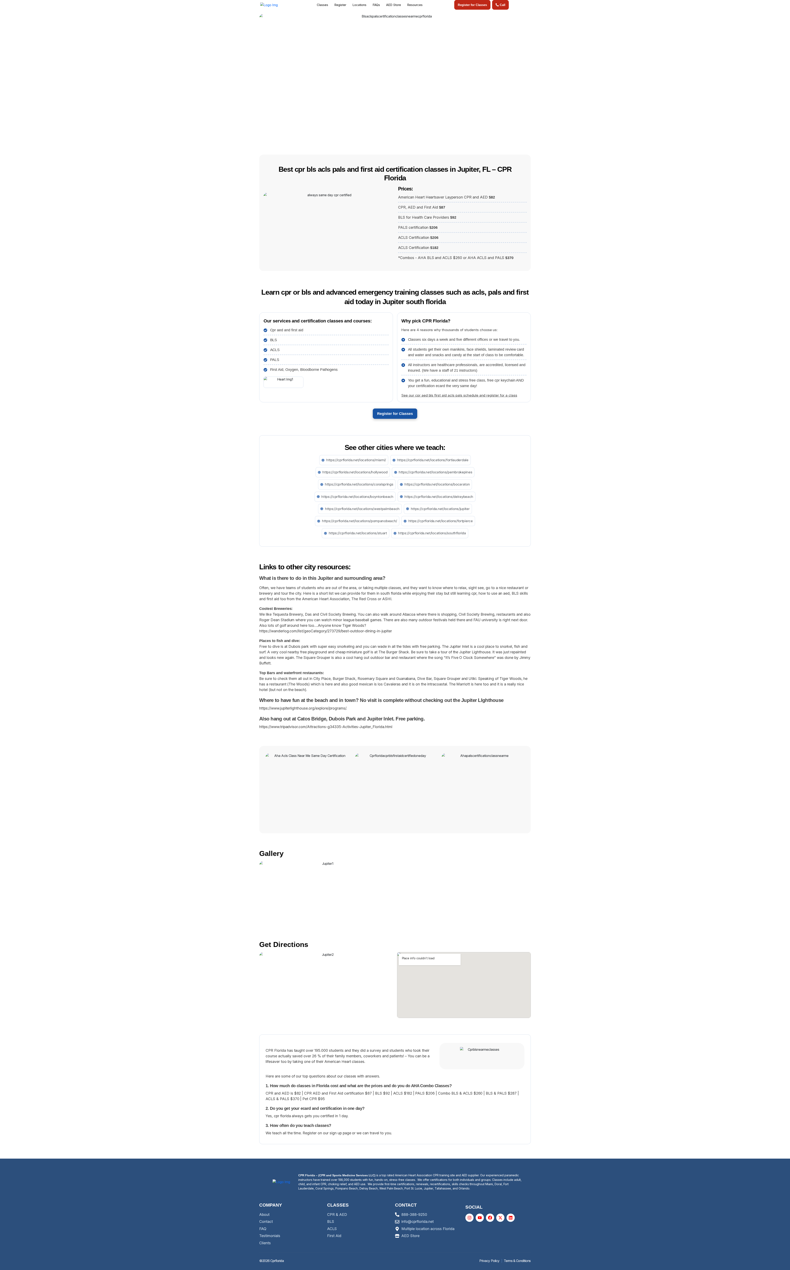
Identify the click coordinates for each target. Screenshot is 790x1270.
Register (340, 5)
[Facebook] (490, 1218)
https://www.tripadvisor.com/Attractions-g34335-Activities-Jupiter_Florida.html (325, 727)
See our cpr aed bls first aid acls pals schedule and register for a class (459, 395)
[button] (323, 4)
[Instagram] (469, 1218)
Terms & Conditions (517, 1261)
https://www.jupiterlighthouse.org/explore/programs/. (303, 708)
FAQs (376, 5)
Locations (359, 5)
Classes (322, 5)
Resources (415, 5)
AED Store (393, 5)
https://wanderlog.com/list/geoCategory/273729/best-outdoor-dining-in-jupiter (325, 631)
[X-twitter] (500, 1218)
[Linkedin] (511, 1218)
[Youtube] (480, 1218)
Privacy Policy (489, 1261)
